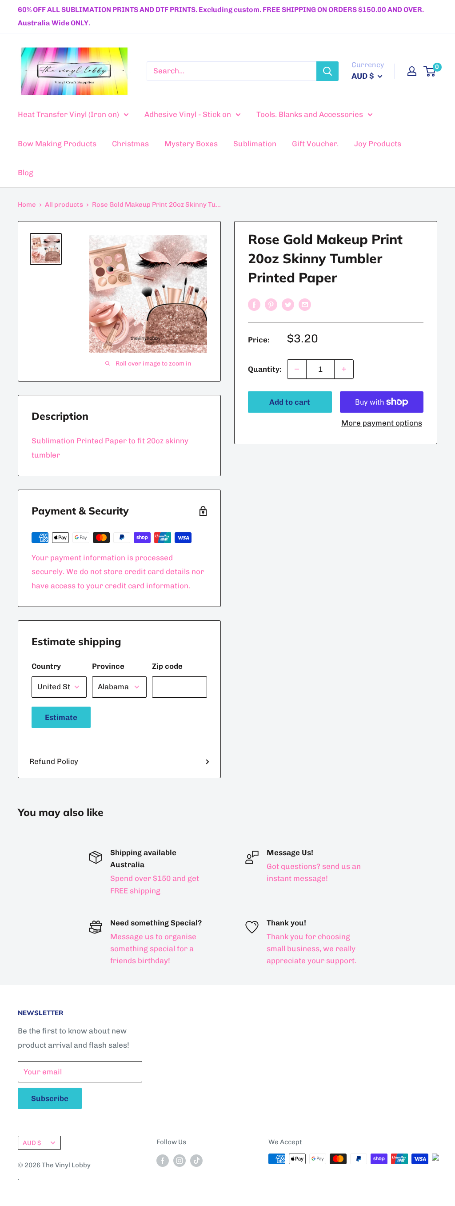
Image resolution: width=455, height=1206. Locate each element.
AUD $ (32, 1143)
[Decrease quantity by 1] (296, 369)
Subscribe (49, 1098)
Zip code (167, 666)
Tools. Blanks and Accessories (309, 114)
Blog (25, 172)
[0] (429, 71)
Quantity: (265, 369)
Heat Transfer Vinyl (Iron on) (68, 114)
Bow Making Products (57, 143)
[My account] (411, 71)
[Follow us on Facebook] (162, 1160)
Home (27, 205)
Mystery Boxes (191, 143)
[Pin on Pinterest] (271, 304)
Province (108, 666)
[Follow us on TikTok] (196, 1160)
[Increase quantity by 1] (344, 369)
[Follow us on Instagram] (179, 1160)
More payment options (381, 422)
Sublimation (254, 143)
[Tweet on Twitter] (288, 304)
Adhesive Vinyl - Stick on (187, 114)
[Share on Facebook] (254, 304)
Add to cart (289, 402)
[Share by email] (305, 304)
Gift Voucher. (315, 143)
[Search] (327, 71)
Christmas (130, 143)
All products (64, 205)
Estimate (61, 717)
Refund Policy (53, 761)
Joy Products (377, 143)
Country (46, 666)
